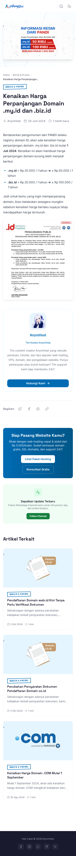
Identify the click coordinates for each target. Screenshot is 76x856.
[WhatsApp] (38, 847)
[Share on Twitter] (20, 408)
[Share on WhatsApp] (38, 408)
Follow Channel (38, 516)
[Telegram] (46, 847)
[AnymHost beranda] (14, 6)
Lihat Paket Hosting (38, 459)
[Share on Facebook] (29, 408)
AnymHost (14, 121)
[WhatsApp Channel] (55, 847)
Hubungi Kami (35, 383)
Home (6, 74)
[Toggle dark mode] (69, 6)
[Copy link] (47, 408)
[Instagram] (29, 847)
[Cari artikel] (61, 6)
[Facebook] (21, 847)
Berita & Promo (21, 74)
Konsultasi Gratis (38, 469)
